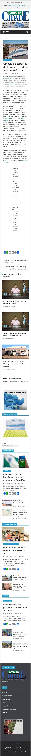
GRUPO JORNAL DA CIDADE (9, 709)
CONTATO (4, 713)
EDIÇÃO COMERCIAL (7, 696)
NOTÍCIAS (4, 692)
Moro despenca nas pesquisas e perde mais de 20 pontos (15, 607)
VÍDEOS (4, 702)
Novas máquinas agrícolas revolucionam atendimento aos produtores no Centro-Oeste (20, 645)
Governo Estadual (14, 84)
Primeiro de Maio (8, 60)
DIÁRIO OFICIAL (6, 699)
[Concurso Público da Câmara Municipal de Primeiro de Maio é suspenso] (15, 346)
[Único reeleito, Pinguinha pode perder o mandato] (15, 281)
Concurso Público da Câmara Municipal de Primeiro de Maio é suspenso (15, 364)
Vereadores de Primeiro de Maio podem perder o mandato (15, 334)
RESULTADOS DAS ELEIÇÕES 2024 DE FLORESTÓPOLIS (18, 502)
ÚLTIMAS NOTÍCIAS (10, 414)
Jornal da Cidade (15, 544)
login (15, 381)
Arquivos (4, 443)
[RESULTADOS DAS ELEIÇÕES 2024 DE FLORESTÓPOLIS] (7, 503)
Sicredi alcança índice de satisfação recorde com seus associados (16, 268)
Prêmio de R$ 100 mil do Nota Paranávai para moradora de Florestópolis (15, 477)
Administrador (19, 73)
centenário (6, 544)
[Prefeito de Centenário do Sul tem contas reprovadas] (7, 578)
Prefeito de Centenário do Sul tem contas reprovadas (20, 576)
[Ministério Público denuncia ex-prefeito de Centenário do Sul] (7, 587)
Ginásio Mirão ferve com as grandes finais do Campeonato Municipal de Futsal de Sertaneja (20, 633)
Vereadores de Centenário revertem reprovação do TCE (15, 550)
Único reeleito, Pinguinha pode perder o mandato (14, 302)
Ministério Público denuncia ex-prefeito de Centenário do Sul (19, 586)
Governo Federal (7, 118)
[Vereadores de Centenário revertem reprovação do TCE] (15, 534)
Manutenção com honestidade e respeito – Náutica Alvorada (16, 262)
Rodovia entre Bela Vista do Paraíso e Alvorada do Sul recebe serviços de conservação (20, 513)
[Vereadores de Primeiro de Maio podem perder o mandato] (15, 313)
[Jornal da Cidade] (4, 32)
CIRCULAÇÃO (5, 706)
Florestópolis (7, 470)
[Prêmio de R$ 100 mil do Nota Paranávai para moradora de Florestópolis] (15, 461)
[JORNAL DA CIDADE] (14, 671)
